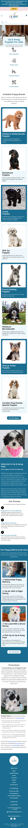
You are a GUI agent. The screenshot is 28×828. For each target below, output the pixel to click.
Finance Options (14, 86)
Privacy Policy (21, 823)
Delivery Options (14, 54)
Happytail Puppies (17, 825)
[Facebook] (11, 819)
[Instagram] (15, 819)
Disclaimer (6, 823)
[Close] (25, 22)
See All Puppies (14, 418)
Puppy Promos (14, 65)
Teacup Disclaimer (13, 823)
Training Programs (14, 75)
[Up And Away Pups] (14, 16)
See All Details (14, 652)
